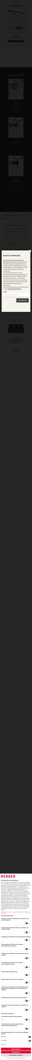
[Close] (29, 251)
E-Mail (5, 292)
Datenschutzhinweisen (14, 289)
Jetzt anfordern (22, 300)
